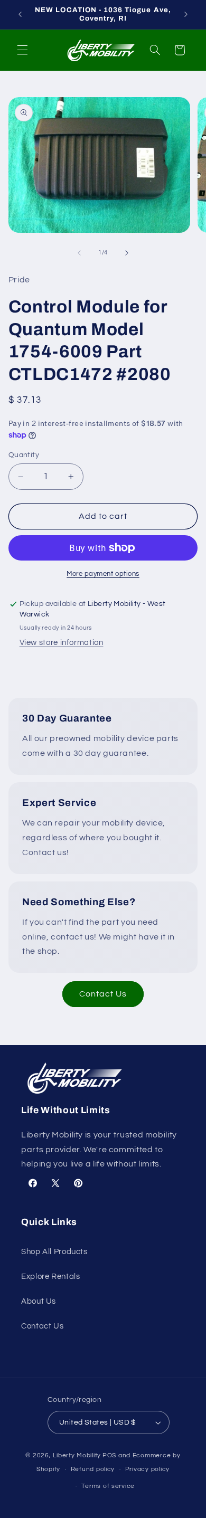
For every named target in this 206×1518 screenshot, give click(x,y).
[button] (22, 50)
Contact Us (103, 994)
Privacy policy (147, 1469)
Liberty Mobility (77, 1455)
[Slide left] (79, 252)
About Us (38, 1301)
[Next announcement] (186, 14)
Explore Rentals (50, 1276)
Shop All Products (54, 1252)
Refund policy (93, 1469)
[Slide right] (126, 252)
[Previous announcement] (20, 14)
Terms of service (108, 1486)
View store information (62, 643)
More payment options (103, 574)
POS (109, 1455)
